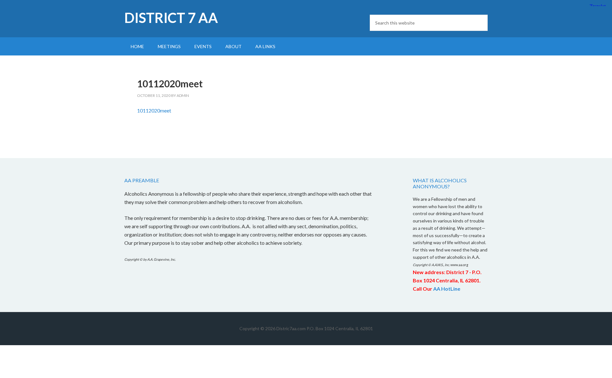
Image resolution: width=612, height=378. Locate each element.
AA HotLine (446, 289)
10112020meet (154, 110)
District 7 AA (171, 18)
